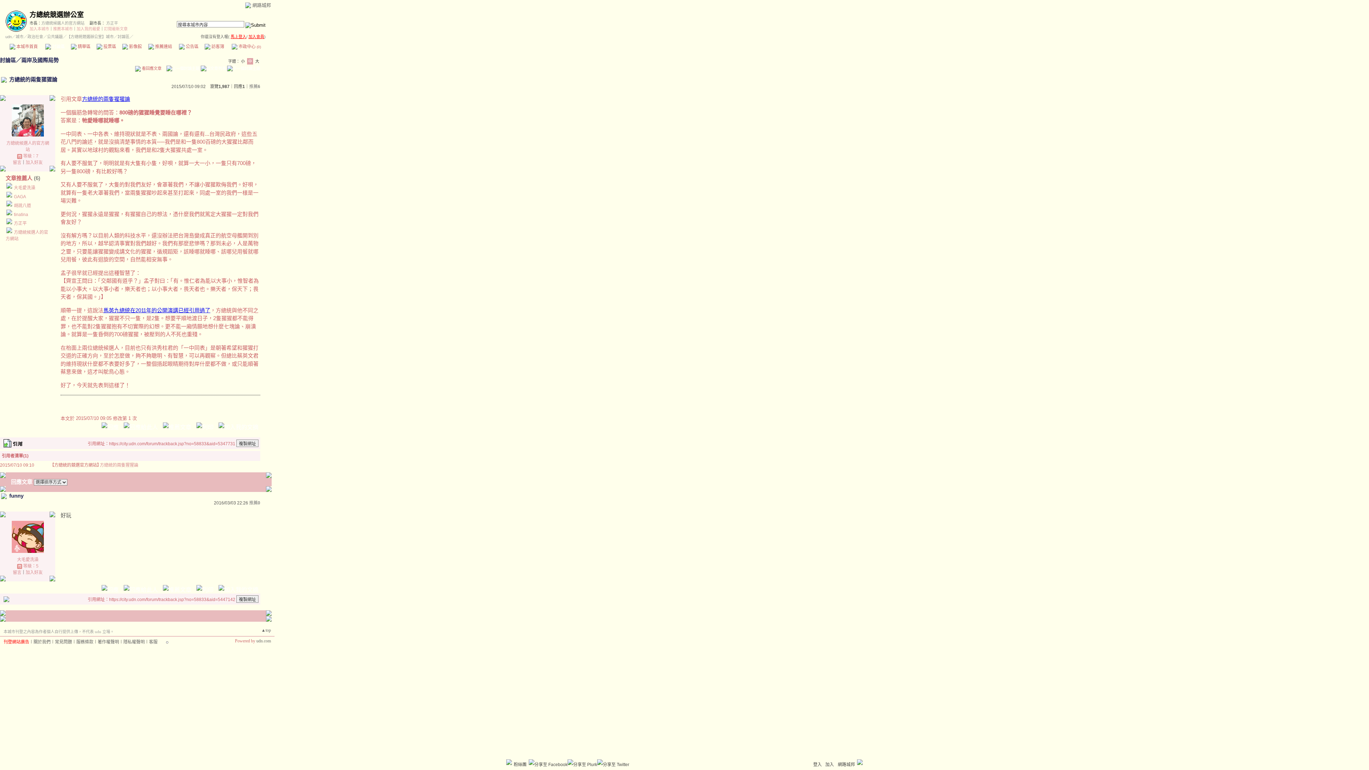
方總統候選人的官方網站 (62, 23)
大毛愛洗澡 (24, 187)
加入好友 (34, 162)
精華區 (84, 46)
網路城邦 (261, 5)
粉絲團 (520, 764)
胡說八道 (22, 205)
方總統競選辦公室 (57, 15)
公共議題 (55, 37)
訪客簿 (217, 46)
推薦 (254, 86)
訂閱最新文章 (116, 29)
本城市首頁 (26, 46)
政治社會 (35, 37)
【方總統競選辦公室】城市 (90, 37)
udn (8, 37)
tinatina (21, 214)
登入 (817, 764)
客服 (153, 642)
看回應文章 (151, 68)
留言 (17, 162)
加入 (829, 764)
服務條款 (84, 642)
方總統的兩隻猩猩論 (106, 99)
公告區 (192, 46)
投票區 (109, 46)
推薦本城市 (63, 29)
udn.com (263, 640)
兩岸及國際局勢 (40, 60)
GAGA (20, 196)
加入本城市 (39, 29)
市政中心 (249, 46)
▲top (266, 630)
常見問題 (63, 642)
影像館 (135, 46)
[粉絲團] (509, 762)
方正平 (112, 23)
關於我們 (42, 642)
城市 (20, 37)
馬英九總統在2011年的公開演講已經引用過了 (156, 310)
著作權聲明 (108, 642)
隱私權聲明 (134, 642)
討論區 (58, 46)
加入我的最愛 (88, 29)
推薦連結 (163, 46)
